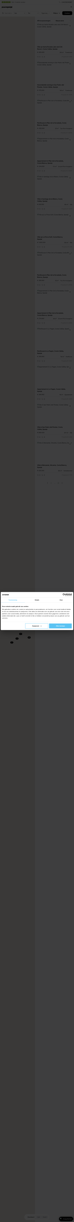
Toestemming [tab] (12, 600)
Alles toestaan (60, 626)
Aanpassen (35, 626)
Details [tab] (37, 600)
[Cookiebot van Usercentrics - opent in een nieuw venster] (64, 594)
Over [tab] (61, 600)
